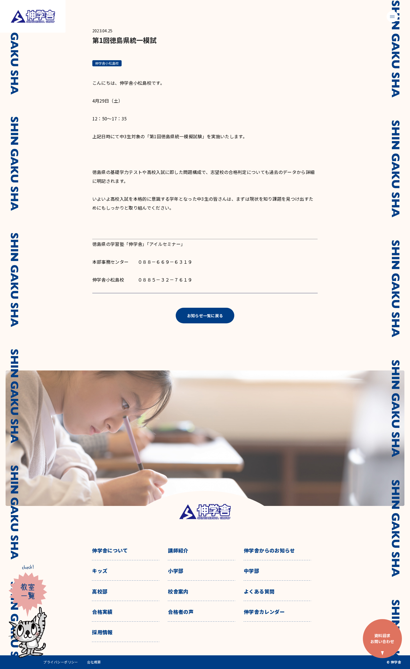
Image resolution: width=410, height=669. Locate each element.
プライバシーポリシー (60, 662)
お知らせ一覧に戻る (205, 315)
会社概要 (94, 662)
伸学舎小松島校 (107, 63)
